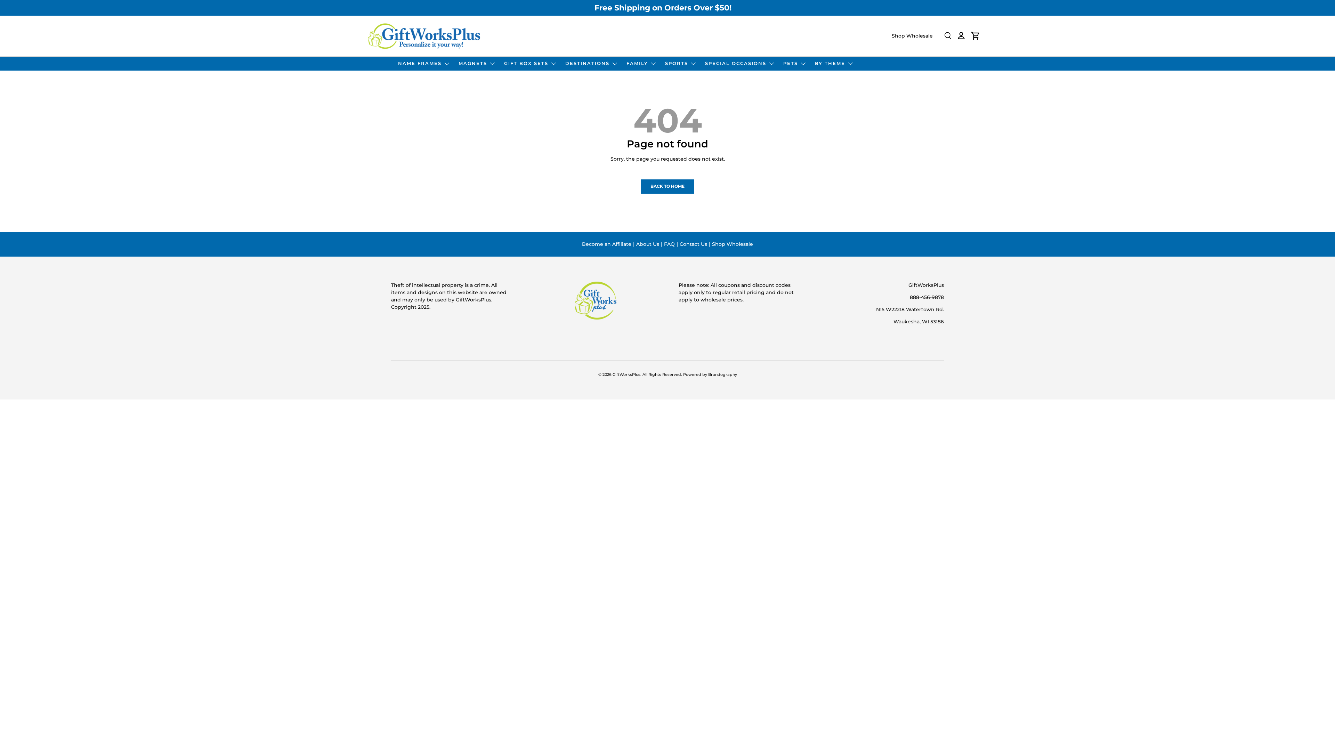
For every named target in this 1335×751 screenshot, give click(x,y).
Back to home (667, 186)
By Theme (830, 63)
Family (637, 63)
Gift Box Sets (526, 63)
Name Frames (420, 63)
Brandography (722, 374)
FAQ (669, 244)
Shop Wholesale (912, 36)
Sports (676, 63)
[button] (975, 36)
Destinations (587, 63)
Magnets (473, 63)
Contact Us (693, 244)
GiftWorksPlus (626, 374)
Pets (790, 63)
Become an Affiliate (606, 244)
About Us (647, 244)
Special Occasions (735, 63)
